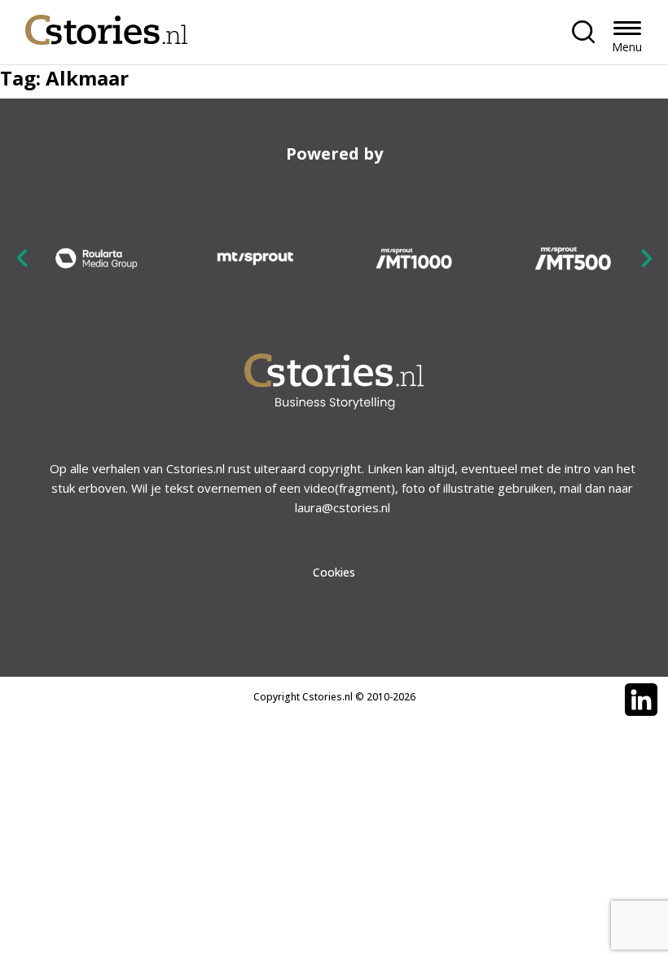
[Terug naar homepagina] (106, 26)
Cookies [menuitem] (334, 572)
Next (646, 257)
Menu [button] (627, 47)
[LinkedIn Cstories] (641, 699)
